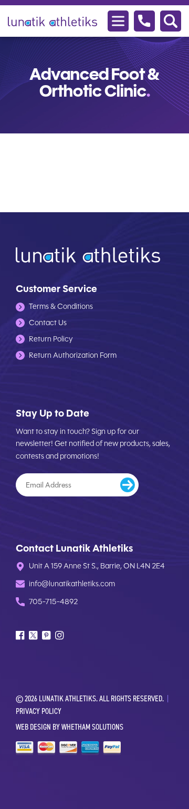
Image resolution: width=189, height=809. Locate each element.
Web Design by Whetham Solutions (69, 727)
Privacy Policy (38, 711)
